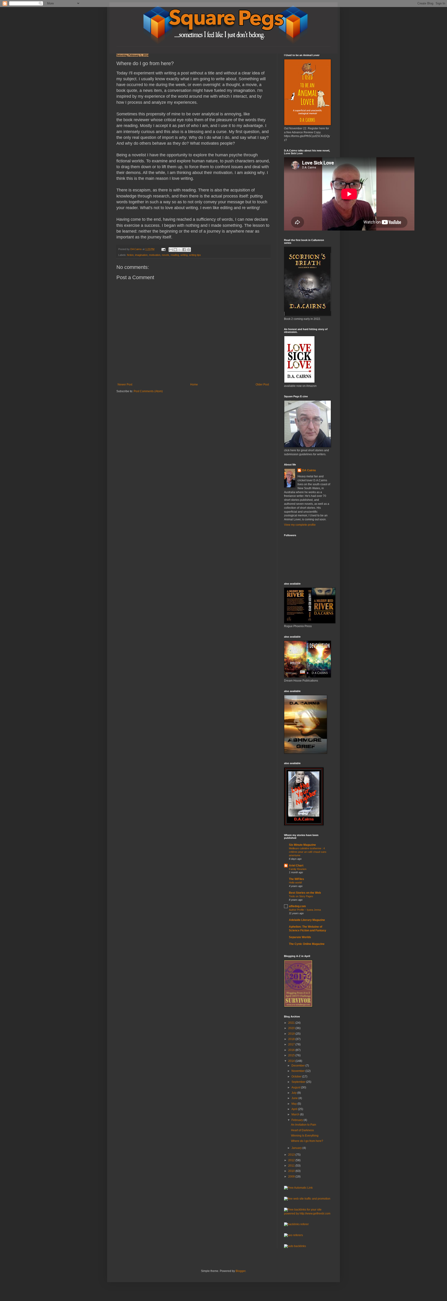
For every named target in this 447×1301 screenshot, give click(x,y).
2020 (291, 1028)
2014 (291, 1061)
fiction (130, 255)
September (298, 1082)
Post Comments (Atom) (148, 391)
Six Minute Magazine (302, 844)
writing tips (195, 255)
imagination (141, 255)
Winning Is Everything (304, 1135)
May (294, 1103)
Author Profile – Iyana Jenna (305, 909)
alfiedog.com (297, 906)
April (294, 1109)
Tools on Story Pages (301, 896)
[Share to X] (179, 249)
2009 (291, 1176)
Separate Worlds (300, 937)
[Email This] (171, 249)
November (298, 1071)
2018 (291, 1039)
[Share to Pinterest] (188, 249)
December (298, 1065)
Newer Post (125, 384)
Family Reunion (297, 869)
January (296, 1148)
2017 (291, 1044)
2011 (291, 1165)
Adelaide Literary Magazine (307, 920)
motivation (154, 255)
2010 (291, 1171)
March (295, 1114)
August (296, 1087)
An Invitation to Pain (303, 1124)
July (294, 1092)
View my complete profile (300, 524)
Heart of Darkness (302, 1130)
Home (194, 384)
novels (165, 255)
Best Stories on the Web (305, 892)
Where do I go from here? (307, 1141)
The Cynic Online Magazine (307, 944)
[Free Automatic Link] (298, 1187)
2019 (291, 1033)
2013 (291, 1154)
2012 (291, 1160)
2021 (291, 1022)
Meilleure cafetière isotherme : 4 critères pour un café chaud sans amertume (307, 852)
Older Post (262, 384)
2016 (291, 1050)
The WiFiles (296, 879)
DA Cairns (309, 470)
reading (175, 255)
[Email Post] (163, 249)
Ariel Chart (296, 865)
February (297, 1120)
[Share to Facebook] (184, 249)
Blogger (240, 1271)
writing (184, 255)
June (294, 1098)
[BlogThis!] (175, 249)
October (296, 1076)
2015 (291, 1055)
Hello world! (295, 882)
